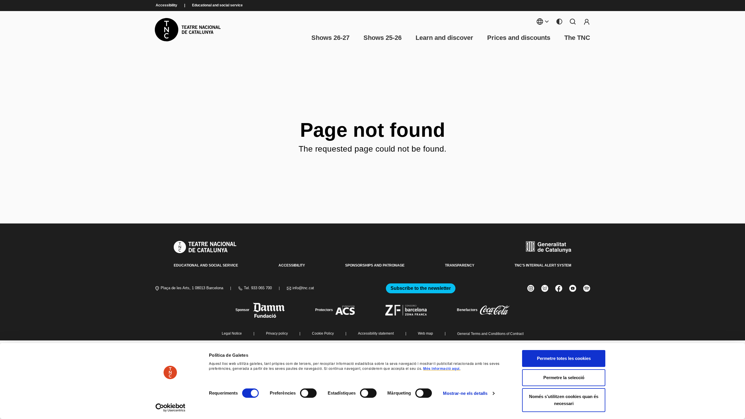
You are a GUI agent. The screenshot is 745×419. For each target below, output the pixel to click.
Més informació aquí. (441, 368)
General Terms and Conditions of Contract (490, 333)
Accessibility (166, 5)
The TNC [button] (577, 37)
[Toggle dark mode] (559, 21)
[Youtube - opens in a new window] (572, 288)
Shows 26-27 (330, 37)
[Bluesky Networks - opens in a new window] (544, 288)
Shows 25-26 (382, 37)
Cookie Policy (323, 333)
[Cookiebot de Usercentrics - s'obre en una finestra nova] (170, 407)
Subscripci (586, 21)
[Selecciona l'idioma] (542, 21)
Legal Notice (232, 333)
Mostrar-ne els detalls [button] (465, 393)
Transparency (459, 265)
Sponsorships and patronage (375, 265)
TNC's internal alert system (543, 265)
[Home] (188, 29)
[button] (361, 374)
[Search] (572, 21)
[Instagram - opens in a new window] (530, 288)
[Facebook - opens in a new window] (558, 288)
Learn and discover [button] (444, 37)
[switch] (308, 393)
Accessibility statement (376, 333)
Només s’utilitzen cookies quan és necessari (563, 400)
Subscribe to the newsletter (421, 288)
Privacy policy (277, 333)
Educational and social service (217, 5)
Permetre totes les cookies (564, 358)
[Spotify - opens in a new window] (586, 288)
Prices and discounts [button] (518, 37)
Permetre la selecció (563, 377)
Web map (425, 333)
